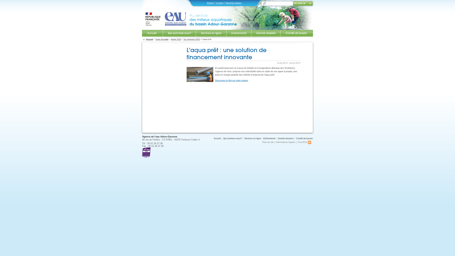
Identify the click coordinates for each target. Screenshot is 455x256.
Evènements (238, 33)
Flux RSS (302, 142)
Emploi (210, 3)
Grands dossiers (265, 33)
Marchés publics (234, 3)
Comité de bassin (296, 33)
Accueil (151, 33)
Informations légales (286, 142)
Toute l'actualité (161, 39)
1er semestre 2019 (191, 39)
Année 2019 (176, 39)
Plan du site (268, 142)
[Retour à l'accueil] (167, 15)
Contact (219, 3)
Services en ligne (211, 33)
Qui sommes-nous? (179, 33)
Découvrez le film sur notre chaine (231, 80)
